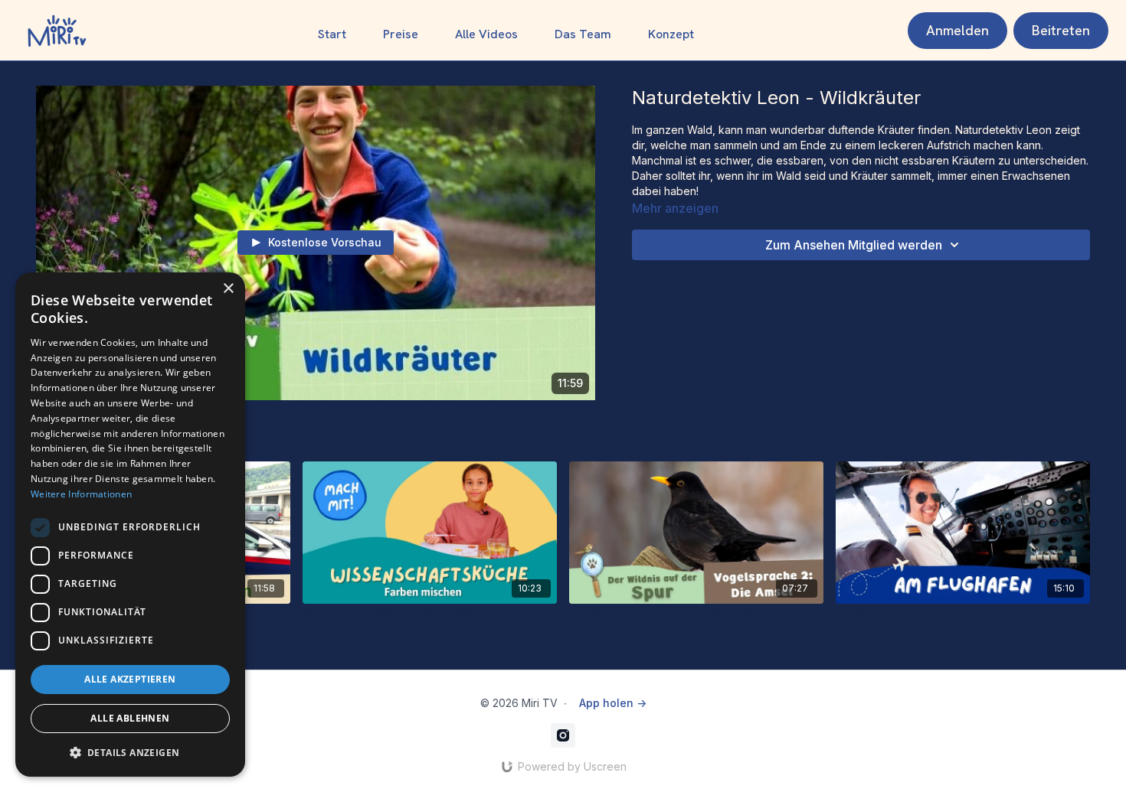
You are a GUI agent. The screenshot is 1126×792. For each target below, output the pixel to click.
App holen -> (612, 702)
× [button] (228, 289)
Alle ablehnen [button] (129, 718)
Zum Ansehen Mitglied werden (853, 245)
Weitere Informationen (81, 493)
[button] (130, 752)
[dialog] (130, 524)
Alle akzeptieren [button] (129, 679)
